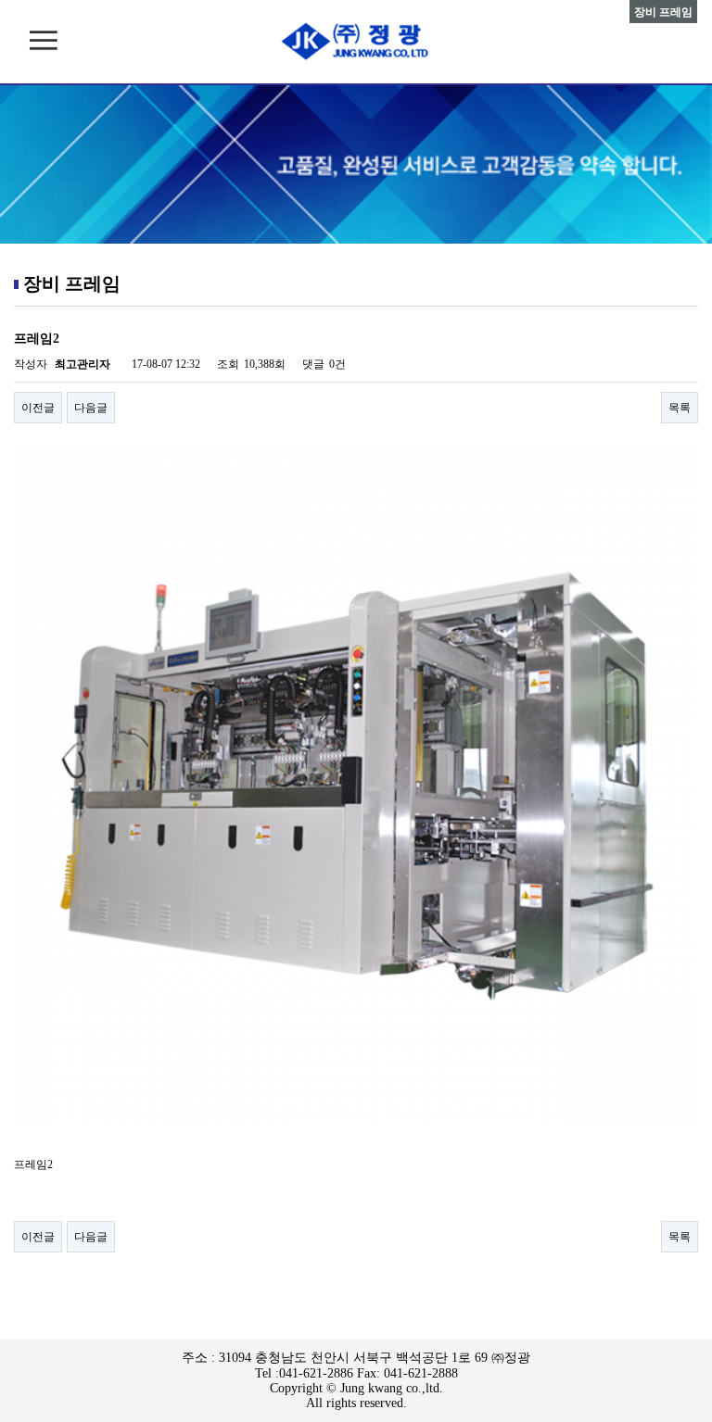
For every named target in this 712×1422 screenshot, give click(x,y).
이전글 (38, 407)
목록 (679, 407)
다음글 (91, 407)
